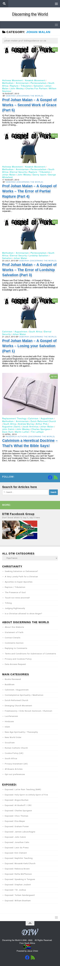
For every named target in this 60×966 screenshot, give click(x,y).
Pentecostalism (39, 82)
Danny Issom (39, 174)
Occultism (10, 743)
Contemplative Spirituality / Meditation (24, 695)
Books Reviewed (13, 679)
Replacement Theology (14, 418)
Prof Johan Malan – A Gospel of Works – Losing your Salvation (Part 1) (29, 346)
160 (55, 377)
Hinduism (9, 721)
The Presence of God (15, 592)
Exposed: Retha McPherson (18, 874)
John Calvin (8, 429)
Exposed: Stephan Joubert (18, 884)
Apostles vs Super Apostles (18, 582)
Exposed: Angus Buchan (17, 800)
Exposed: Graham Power (17, 826)
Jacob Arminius (30, 426)
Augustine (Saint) (11, 426)
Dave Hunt (7, 431)
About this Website (14, 627)
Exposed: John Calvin (15, 837)
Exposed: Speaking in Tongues (20, 879)
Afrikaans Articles (14, 769)
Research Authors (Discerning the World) (30, 436)
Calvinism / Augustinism (14, 331)
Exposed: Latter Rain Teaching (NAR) (23, 789)
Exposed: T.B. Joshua (15, 890)
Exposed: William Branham (18, 900)
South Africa (35, 331)
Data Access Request (15, 664)
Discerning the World (30, 14)
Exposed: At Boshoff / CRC (18, 805)
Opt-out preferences (15, 774)
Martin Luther (22, 431)
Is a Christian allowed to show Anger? (23, 613)
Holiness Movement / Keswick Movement (23, 80)
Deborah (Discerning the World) (24, 95)
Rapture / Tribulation (21, 85)
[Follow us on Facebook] (50, 477)
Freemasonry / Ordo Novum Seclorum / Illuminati (28, 711)
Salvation (38, 85)
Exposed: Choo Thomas (16, 816)
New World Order (13, 737)
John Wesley (17, 88)
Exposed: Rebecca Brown (17, 869)
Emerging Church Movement (18, 706)
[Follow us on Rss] (55, 477)
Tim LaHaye (37, 431)
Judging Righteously (15, 608)
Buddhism (10, 684)
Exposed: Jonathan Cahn (17, 842)
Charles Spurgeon (41, 429)
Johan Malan (9, 174)
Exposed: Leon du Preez (17, 847)
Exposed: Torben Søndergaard (20, 895)
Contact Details (12, 638)
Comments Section (14, 643)
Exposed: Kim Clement (16, 853)
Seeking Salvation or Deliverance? (21, 571)
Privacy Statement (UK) (16, 764)
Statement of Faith (14, 632)
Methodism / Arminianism (15, 82)
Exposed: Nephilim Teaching (19, 858)
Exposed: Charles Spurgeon (18, 811)
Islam (7, 727)
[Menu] (56, 3)
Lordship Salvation (38, 255)
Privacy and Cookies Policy (18, 659)
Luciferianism (11, 716)
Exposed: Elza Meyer (15, 821)
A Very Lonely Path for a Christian (21, 576)
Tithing (8, 603)
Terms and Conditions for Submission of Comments (30, 654)
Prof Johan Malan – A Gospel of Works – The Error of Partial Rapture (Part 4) (29, 191)
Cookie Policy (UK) (14, 753)
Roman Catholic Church (16, 748)
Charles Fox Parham (36, 88)
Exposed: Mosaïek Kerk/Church (20, 863)
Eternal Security (18, 171)
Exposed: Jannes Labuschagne (20, 832)
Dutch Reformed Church (43, 421)
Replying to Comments (16, 648)
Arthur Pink (42, 423)
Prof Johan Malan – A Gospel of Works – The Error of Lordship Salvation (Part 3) (29, 269)
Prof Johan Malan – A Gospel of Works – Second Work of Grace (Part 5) (29, 105)
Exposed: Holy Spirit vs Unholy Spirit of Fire (26, 795)
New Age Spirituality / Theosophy (21, 732)
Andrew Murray (26, 423)
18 (55, 136)
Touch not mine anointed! (17, 598)
